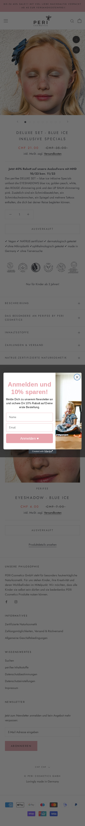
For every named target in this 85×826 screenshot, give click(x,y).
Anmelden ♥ (29, 438)
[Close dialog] (77, 377)
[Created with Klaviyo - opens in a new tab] (43, 451)
